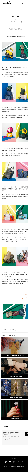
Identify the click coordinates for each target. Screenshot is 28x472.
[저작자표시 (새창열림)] (16, 329)
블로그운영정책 (18, 464)
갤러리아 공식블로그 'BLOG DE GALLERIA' (11, 433)
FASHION (15, 16)
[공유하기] (7, 330)
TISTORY (14, 458)
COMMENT (5, 426)
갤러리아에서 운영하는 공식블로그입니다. (11, 436)
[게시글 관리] (8, 330)
